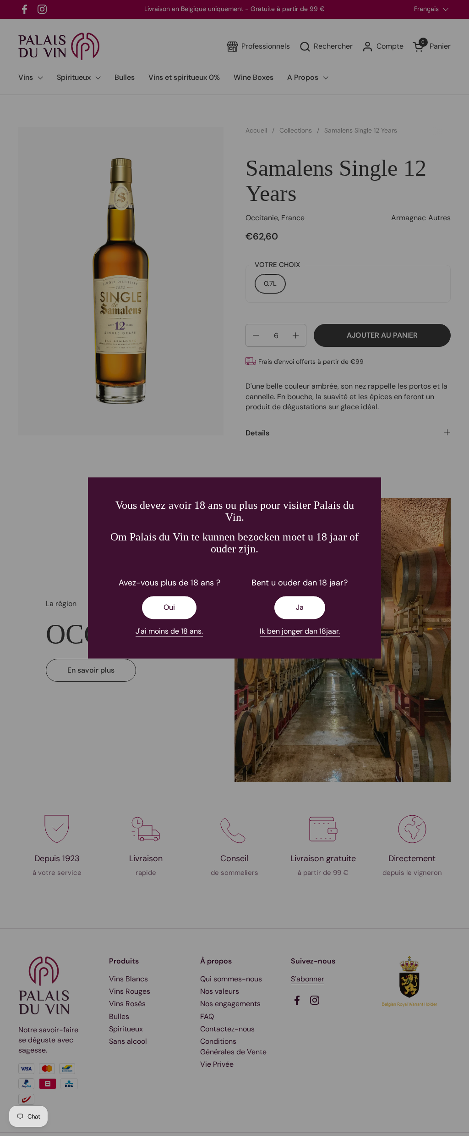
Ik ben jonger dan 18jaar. (300, 631)
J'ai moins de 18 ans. (169, 631)
